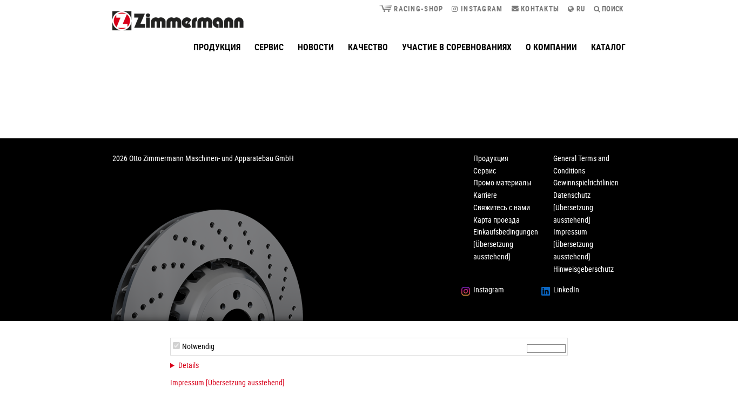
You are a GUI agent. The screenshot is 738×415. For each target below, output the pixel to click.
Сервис (269, 47)
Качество (368, 47)
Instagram (480, 9)
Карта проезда (496, 220)
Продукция (216, 47)
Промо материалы (502, 182)
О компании (551, 47)
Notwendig (198, 346)
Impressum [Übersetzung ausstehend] (227, 382)
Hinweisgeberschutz (583, 269)
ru (580, 9)
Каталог (608, 47)
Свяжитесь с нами (501, 207)
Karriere (485, 195)
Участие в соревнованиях (457, 47)
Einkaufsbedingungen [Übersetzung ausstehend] (505, 244)
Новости (316, 47)
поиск (612, 9)
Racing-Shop (417, 9)
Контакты (539, 9)
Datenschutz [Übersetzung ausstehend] (573, 207)
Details (188, 365)
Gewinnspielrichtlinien (586, 182)
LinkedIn (566, 289)
